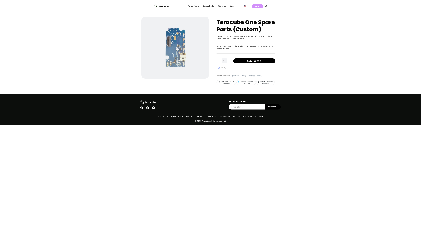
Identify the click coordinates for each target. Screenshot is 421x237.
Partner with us (249, 116)
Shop (257, 6)
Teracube (205, 121)
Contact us (163, 116)
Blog (261, 116)
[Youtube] (153, 107)
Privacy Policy (177, 116)
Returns (189, 116)
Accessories (224, 116)
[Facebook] (141, 107)
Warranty (199, 116)
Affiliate (236, 116)
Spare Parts (211, 116)
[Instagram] (147, 107)
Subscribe (272, 107)
